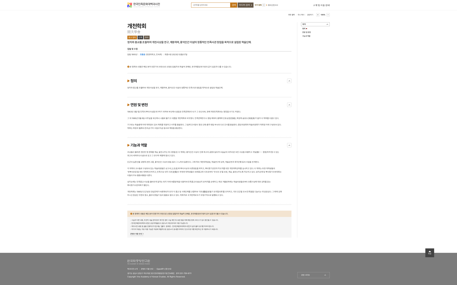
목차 (304, 24)
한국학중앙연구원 (138, 261)
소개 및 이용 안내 (321, 5)
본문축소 (328, 14)
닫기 (289, 81)
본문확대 (317, 14)
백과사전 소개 (132, 269)
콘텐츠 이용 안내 (136, 234)
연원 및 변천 (306, 32)
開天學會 (134, 32)
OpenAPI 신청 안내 (163, 269)
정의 (303, 29)
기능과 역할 (306, 36)
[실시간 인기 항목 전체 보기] (264, 5)
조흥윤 (142, 54)
